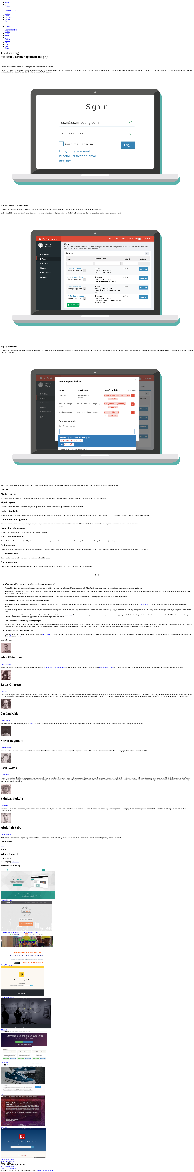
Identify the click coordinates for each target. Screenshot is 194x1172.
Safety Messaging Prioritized (10, 965)
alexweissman (6, 664)
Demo (7, 16)
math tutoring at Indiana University (55, 667)
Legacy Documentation (8, 1168)
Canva (31, 723)
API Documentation (7, 1166)
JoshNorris (5, 774)
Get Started (8, 17)
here (66, 615)
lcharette (5, 691)
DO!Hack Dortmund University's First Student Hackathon (19, 932)
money (19, 636)
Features (7, 14)
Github (7, 44)
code (9, 636)
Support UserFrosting (8, 1161)
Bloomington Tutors (7, 1159)
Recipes (7, 6)
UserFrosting (10, 10)
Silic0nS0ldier (6, 720)
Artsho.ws (4, 1030)
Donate (7, 26)
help (71, 615)
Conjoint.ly (4, 1062)
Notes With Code (6, 900)
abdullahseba (6, 834)
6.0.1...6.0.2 (15, 862)
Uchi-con (4, 1127)
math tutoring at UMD (106, 667)
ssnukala (5, 805)
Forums (7, 19)
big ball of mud (144, 604)
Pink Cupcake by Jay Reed (44, 1170)
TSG (2, 1094)
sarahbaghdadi (7, 747)
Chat (6, 21)
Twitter (7, 46)
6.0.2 (2, 846)
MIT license (46, 634)
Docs (6, 4)
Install (7, 2)
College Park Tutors (7, 997)
